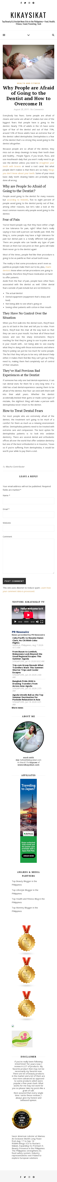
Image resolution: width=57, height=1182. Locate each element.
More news (17, 707)
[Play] (15, 621)
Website (7, 522)
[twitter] (25, 3)
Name (6, 495)
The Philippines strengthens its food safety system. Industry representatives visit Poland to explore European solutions (26, 1154)
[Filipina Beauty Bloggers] (28, 940)
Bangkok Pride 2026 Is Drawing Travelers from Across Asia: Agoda (24, 683)
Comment (7, 536)
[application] (28, 615)
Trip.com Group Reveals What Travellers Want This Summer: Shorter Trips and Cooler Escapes (28, 669)
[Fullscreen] (41, 621)
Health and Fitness (28, 83)
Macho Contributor (15, 466)
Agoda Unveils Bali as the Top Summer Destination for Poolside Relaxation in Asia (27, 697)
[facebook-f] (21, 3)
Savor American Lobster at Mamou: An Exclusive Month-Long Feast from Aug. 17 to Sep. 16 (28, 1138)
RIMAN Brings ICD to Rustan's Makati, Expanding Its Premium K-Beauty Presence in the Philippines (28, 1146)
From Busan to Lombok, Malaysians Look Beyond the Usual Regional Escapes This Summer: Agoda (27, 655)
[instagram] (29, 3)
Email (6, 509)
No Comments (36, 109)
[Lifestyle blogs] (28, 1006)
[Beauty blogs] (28, 972)
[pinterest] (33, 3)
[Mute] (37, 621)
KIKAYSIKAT (29, 14)
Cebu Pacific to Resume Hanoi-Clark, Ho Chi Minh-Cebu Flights (28, 640)
